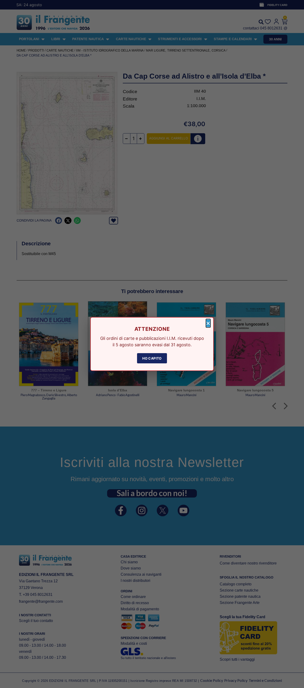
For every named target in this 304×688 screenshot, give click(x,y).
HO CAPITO (152, 358)
